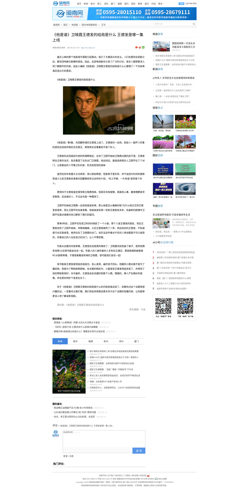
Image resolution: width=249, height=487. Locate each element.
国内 (126, 4)
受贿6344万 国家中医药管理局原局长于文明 (174, 60)
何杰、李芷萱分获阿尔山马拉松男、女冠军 (74, 417)
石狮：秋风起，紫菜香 (162, 131)
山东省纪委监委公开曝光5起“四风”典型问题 (75, 412)
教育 (140, 4)
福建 (120, 4)
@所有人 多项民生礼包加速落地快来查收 (174, 78)
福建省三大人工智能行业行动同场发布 (174, 283)
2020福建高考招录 (163, 236)
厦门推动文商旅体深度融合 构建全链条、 (175, 263)
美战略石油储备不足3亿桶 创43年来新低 (73, 408)
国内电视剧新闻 (89, 25)
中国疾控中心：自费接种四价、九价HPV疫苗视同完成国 (115, 388)
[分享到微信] (143, 47)
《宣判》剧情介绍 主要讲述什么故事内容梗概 (76, 327)
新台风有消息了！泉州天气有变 (185, 197)
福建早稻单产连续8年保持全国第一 (172, 289)
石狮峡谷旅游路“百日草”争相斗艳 (185, 131)
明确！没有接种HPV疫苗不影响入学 (106, 382)
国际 (133, 4)
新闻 (86, 4)
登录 (65, 456)
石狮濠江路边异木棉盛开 (185, 151)
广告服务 (126, 476)
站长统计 (151, 479)
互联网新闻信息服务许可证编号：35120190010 (155, 482)
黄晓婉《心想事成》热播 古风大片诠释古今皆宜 (77, 322)
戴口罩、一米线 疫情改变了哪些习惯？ (172, 96)
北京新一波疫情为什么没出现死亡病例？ (173, 90)
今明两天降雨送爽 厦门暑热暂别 (171, 273)
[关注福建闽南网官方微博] (148, 476)
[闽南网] (61, 3)
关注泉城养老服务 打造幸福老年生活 (171, 214)
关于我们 (110, 476)
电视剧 (74, 25)
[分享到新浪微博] (140, 47)
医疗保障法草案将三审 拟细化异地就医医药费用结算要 (114, 351)
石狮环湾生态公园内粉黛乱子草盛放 (162, 151)
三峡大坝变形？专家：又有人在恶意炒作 (173, 85)
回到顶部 (143, 476)
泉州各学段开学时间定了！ (184, 178)
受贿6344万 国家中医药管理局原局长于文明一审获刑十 (114, 357)
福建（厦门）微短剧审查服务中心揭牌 (174, 278)
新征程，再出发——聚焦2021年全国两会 (173, 232)
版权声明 (102, 476)
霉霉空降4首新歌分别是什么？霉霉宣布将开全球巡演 (79, 331)
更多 (160, 4)
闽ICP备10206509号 (130, 482)
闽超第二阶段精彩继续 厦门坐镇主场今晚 (175, 257)
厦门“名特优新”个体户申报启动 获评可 (174, 268)
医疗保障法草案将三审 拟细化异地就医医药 (174, 56)
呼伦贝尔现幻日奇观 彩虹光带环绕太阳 (172, 102)
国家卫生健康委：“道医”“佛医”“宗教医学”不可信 (111, 369)
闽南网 (56, 25)
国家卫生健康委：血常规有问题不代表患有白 (175, 64)
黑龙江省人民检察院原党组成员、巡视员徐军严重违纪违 (115, 375)
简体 (191, 4)
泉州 (92, 4)
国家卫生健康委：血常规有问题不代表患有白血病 (112, 363)
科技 (153, 4)
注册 (187, 4)
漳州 (106, 4)
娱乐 (147, 4)
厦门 (113, 4)
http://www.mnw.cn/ (88, 48)
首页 (79, 4)
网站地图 (135, 476)
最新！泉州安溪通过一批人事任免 (162, 197)
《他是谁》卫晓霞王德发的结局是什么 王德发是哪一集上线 (86, 426)
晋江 (99, 4)
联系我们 (118, 476)
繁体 (195, 4)
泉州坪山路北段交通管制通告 (162, 178)
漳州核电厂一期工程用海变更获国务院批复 (176, 252)
